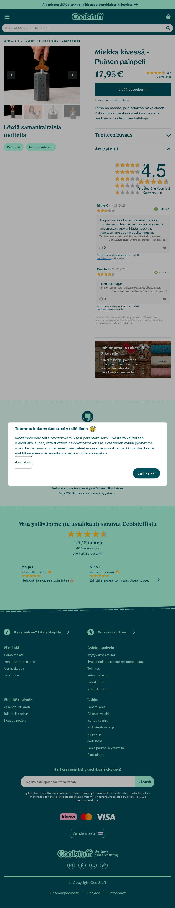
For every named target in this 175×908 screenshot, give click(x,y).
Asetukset (23, 462)
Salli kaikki (146, 473)
